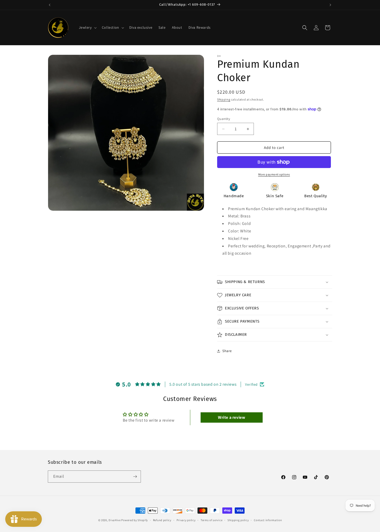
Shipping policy (238, 520)
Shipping (223, 99)
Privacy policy (186, 520)
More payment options (274, 174)
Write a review (231, 417)
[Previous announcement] (49, 5)
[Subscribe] (135, 476)
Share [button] (227, 350)
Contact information (268, 520)
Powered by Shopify (134, 520)
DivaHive (115, 520)
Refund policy (162, 520)
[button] (87, 27)
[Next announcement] (330, 5)
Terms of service (211, 520)
